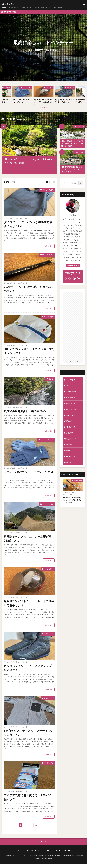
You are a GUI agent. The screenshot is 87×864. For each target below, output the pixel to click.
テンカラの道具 (80, 126)
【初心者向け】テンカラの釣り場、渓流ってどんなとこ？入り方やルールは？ (72, 143)
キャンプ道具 (27, 87)
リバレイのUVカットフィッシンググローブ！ (28, 473)
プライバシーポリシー (33, 850)
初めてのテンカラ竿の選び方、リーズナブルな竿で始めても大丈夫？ (72, 500)
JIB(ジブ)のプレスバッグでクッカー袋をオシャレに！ (29, 351)
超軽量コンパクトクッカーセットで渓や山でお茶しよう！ (21, 102)
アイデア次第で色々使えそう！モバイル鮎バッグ (29, 797)
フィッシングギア (47, 439)
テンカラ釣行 (70, 397)
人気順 (12, 182)
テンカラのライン (71, 386)
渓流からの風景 (71, 439)
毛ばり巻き (69, 433)
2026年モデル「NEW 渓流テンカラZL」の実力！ (29, 288)
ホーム (4, 7)
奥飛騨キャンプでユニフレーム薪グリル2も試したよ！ (29, 538)
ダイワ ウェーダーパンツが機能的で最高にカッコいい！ (28, 224)
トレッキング (70, 403)
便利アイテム (48, 763)
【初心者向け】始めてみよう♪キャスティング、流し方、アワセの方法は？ (72, 169)
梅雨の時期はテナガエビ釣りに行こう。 (64, 101)
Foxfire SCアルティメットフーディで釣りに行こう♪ (28, 732)
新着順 (6, 182)
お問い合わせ (57, 7)
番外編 (51, 379)
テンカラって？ (14, 7)
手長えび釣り (70, 87)
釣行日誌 (68, 462)
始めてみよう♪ (27, 7)
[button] (2, 47)
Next (36, 825)
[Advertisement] (73, 325)
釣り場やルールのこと (43, 7)
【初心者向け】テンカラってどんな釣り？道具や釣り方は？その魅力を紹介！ (28, 161)
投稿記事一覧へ (72, 265)
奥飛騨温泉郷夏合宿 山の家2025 (25, 411)
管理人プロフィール (62, 850)
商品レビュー (49, 87)
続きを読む (48, 246)
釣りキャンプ (70, 456)
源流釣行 (68, 445)
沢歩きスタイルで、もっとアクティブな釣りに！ (43, 101)
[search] (81, 183)
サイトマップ (48, 850)
